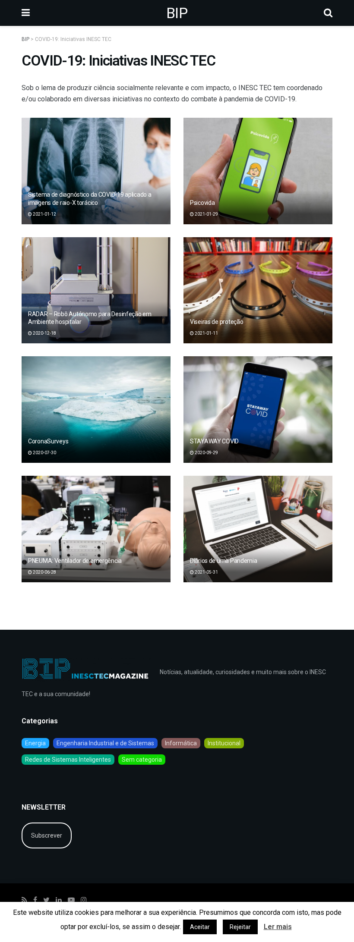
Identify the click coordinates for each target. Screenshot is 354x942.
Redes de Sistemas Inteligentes (68, 759)
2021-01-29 (206, 214)
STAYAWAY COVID (214, 441)
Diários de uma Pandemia (223, 560)
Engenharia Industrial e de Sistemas (105, 743)
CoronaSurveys (48, 441)
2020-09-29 (206, 452)
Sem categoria (142, 759)
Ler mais (278, 927)
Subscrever (46, 835)
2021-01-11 (206, 333)
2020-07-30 (44, 452)
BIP (176, 13)
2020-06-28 (44, 572)
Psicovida (202, 202)
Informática (181, 743)
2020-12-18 (44, 333)
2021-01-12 (44, 214)
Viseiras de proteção (216, 321)
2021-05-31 (206, 572)
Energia (35, 743)
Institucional (224, 743)
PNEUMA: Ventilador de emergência (75, 560)
